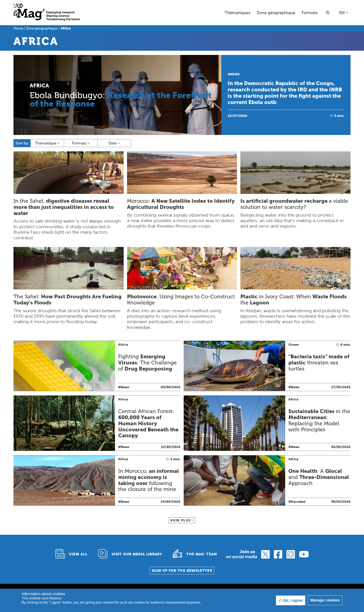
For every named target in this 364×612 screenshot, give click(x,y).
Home (18, 28)
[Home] (46, 13)
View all (78, 554)
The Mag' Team (201, 554)
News (235, 74)
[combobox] (344, 12)
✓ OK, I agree (290, 600)
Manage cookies (325, 600)
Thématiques (237, 12)
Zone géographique (276, 12)
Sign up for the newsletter (182, 571)
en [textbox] (342, 12)
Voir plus (180, 520)
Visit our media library (137, 554)
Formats (310, 12)
